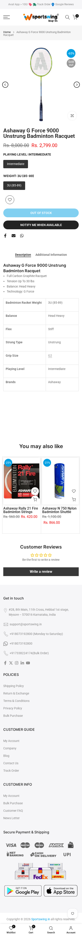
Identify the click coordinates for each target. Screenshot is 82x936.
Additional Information (51, 254)
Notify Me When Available (41, 225)
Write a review (41, 572)
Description (23, 254)
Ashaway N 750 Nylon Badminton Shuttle (59, 510)
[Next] (77, 85)
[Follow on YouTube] (28, 663)
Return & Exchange (16, 693)
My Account (11, 741)
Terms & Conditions (16, 701)
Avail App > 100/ (18, 4)
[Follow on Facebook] (5, 663)
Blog (6, 755)
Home (7, 32)
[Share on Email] (14, 236)
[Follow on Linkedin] (22, 663)
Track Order (44, 4)
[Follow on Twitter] (11, 663)
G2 (50, 355)
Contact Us (10, 763)
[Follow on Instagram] (17, 663)
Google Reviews (64, 4)
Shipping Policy (13, 686)
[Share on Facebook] (5, 236)
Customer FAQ (13, 810)
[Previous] (5, 85)
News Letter (11, 818)
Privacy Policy (12, 708)
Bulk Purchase (13, 715)
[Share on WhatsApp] (22, 236)
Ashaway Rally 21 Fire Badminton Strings (20, 510)
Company (9, 748)
